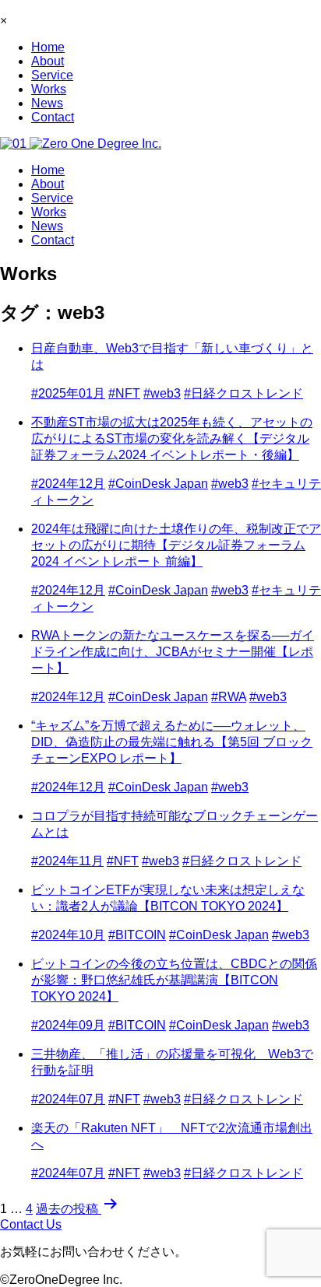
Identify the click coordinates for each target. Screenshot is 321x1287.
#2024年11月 (67, 861)
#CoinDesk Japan (158, 483)
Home (48, 47)
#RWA (228, 696)
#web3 (162, 393)
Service (52, 75)
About (47, 61)
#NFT (124, 393)
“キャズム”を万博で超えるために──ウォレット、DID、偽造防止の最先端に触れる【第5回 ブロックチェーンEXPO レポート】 (171, 742)
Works (48, 89)
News (47, 103)
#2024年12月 (68, 483)
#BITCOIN (137, 935)
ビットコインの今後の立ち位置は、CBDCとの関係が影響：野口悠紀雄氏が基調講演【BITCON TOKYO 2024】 (174, 980)
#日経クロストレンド (243, 393)
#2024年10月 (68, 935)
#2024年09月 (68, 1025)
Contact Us (31, 1224)
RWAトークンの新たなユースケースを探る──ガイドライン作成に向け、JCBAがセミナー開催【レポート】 (172, 652)
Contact (52, 117)
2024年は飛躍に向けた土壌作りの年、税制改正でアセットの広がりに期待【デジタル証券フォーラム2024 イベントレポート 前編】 (176, 545)
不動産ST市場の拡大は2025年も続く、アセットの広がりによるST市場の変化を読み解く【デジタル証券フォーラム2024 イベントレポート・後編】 (171, 438)
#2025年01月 (68, 393)
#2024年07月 (68, 1099)
